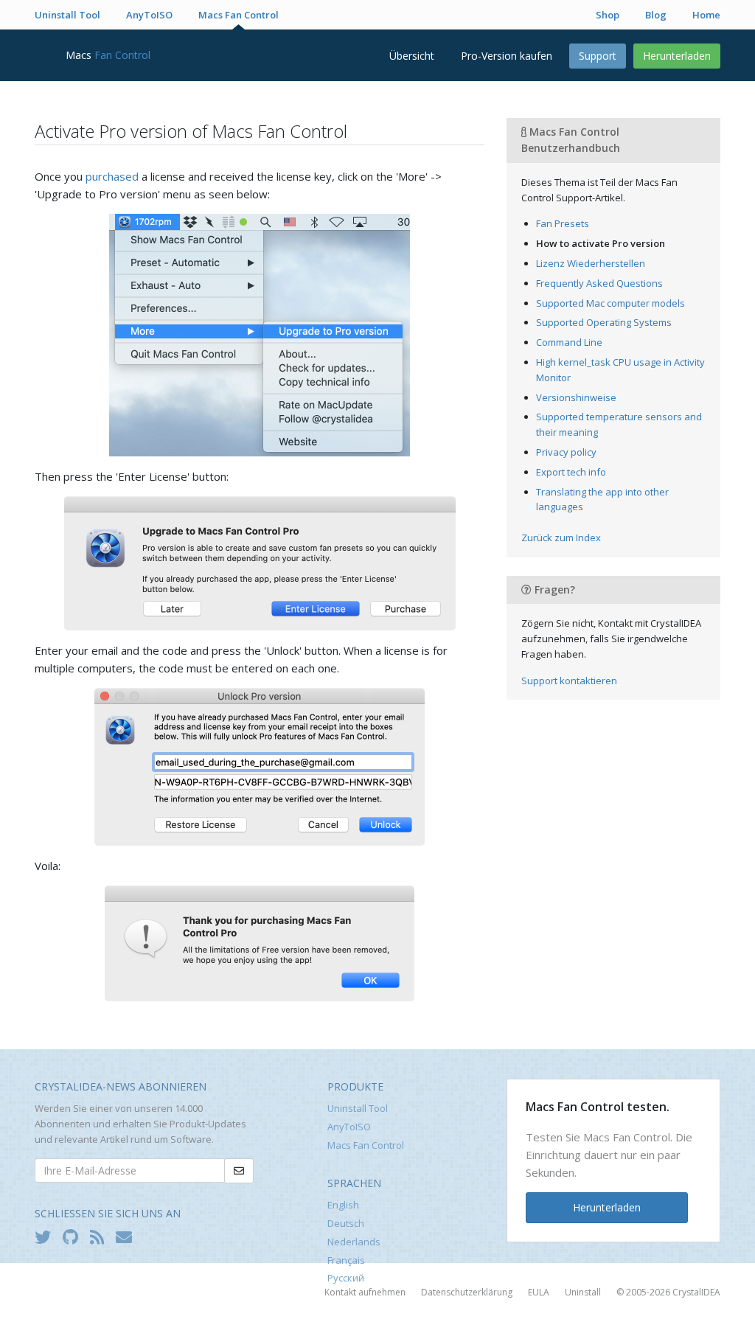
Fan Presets (562, 223)
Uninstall (583, 1292)
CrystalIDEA (696, 1292)
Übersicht (411, 56)
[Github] (74, 1236)
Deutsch (345, 1223)
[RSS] (100, 1236)
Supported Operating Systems (604, 322)
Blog (656, 14)
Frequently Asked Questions (599, 283)
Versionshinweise (576, 397)
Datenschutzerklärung (466, 1292)
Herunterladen (677, 56)
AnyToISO (149, 14)
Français (346, 1260)
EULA (538, 1292)
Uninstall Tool (67, 14)
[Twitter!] (46, 1236)
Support (597, 56)
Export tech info (571, 472)
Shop (607, 14)
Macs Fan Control (238, 14)
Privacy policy (566, 452)
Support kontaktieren (569, 680)
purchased (112, 176)
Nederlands (353, 1241)
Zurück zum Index (561, 537)
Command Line (569, 342)
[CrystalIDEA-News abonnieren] (127, 1236)
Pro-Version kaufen (506, 56)
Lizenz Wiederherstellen (590, 263)
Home (706, 14)
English (343, 1204)
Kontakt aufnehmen (365, 1292)
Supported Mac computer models (610, 303)
